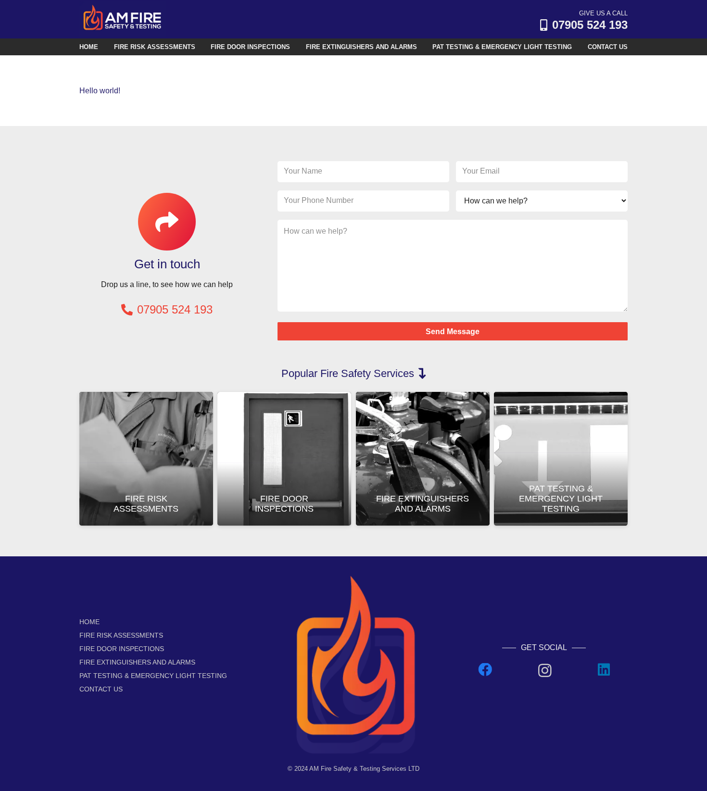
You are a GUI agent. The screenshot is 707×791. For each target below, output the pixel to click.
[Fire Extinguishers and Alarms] (423, 398)
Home (89, 622)
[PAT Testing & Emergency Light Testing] (561, 398)
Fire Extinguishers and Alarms (422, 504)
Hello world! (99, 91)
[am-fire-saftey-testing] (122, 19)
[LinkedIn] (604, 670)
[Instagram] (545, 670)
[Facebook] (485, 670)
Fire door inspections (284, 504)
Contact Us (101, 689)
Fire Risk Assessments (146, 504)
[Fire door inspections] (284, 398)
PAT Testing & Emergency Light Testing (561, 499)
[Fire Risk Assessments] (146, 398)
